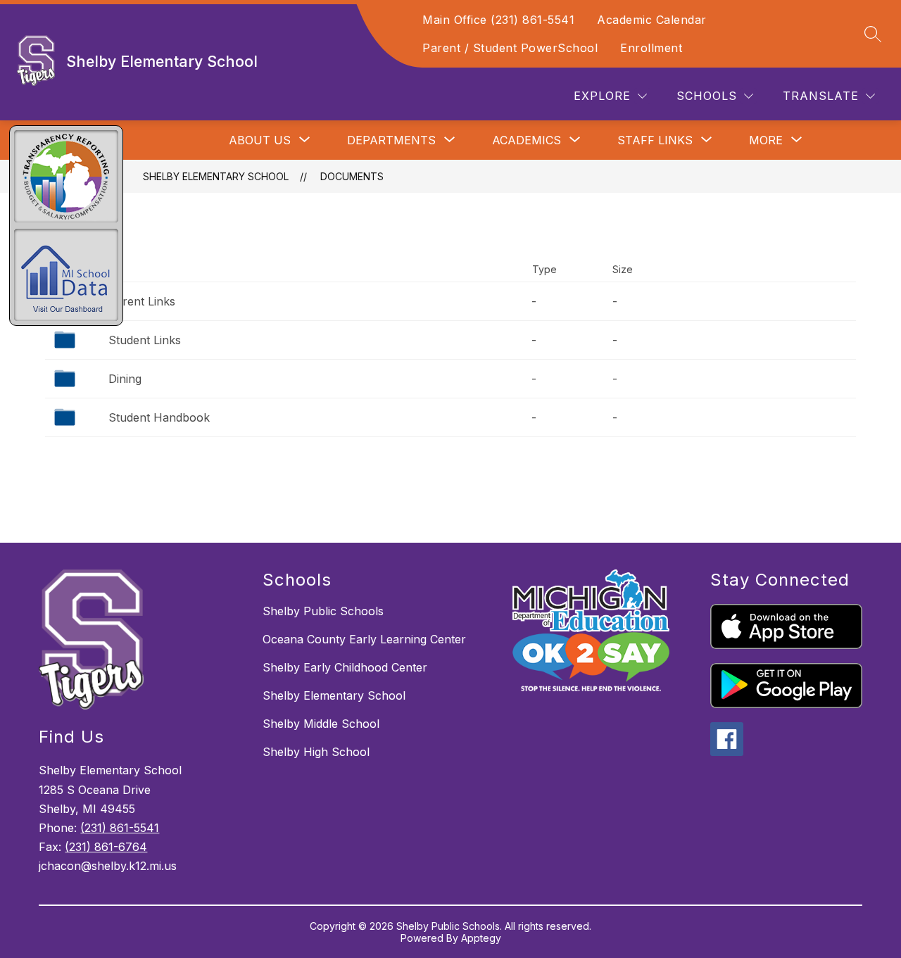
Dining (124, 379)
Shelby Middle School (321, 724)
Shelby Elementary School (216, 176)
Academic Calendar (652, 20)
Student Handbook (159, 417)
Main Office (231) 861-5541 (498, 20)
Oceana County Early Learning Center (364, 639)
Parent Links (141, 301)
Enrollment (651, 48)
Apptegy (481, 938)
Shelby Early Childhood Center (345, 667)
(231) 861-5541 (119, 828)
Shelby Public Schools (323, 611)
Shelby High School (316, 752)
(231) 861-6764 (106, 847)
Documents (352, 176)
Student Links (144, 340)
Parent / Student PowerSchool (510, 48)
